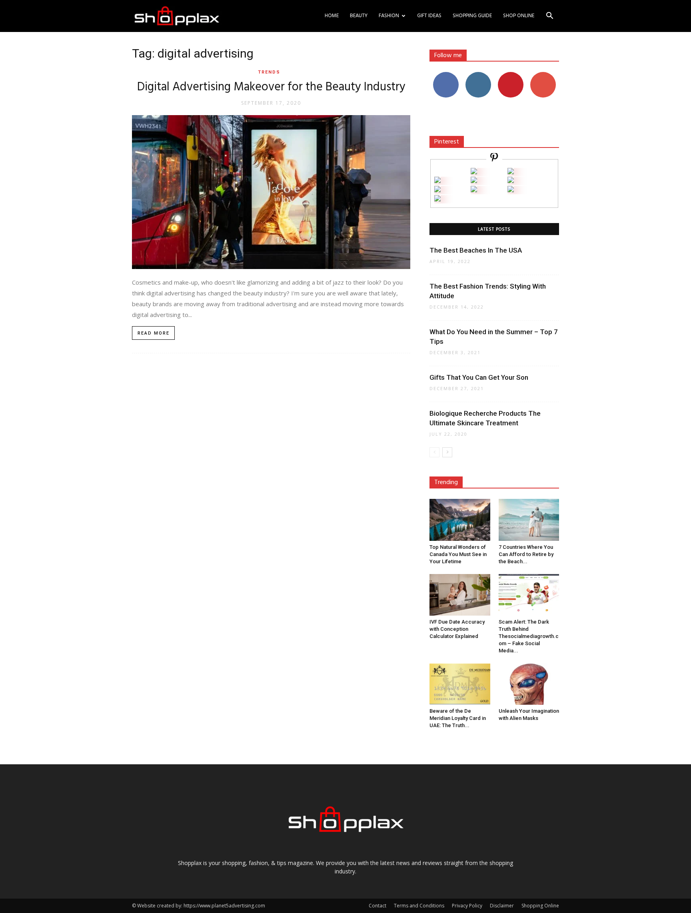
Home (332, 16)
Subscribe (543, 75)
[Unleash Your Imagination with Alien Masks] (529, 684)
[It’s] (437, 190)
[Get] (510, 172)
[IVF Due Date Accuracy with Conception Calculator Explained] (459, 595)
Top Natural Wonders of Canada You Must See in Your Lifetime (458, 554)
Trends (269, 72)
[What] (474, 172)
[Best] (510, 190)
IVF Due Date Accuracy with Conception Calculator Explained (457, 629)
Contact (377, 905)
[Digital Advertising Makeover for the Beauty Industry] (271, 192)
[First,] (437, 181)
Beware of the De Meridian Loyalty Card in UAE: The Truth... (457, 718)
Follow (478, 75)
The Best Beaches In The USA (475, 250)
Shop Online (518, 16)
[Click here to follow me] (494, 158)
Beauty (358, 16)
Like (445, 75)
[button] (549, 16)
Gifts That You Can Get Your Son (478, 377)
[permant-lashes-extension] (474, 190)
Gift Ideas (429, 16)
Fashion (389, 16)
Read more (154, 333)
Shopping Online (540, 905)
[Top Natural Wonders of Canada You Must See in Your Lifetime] (459, 519)
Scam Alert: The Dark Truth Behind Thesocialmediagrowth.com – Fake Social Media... (529, 636)
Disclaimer (502, 905)
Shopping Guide (472, 16)
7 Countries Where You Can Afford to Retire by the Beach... (526, 554)
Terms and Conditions (419, 905)
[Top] (437, 199)
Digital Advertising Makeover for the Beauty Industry (271, 87)
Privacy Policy (467, 905)
